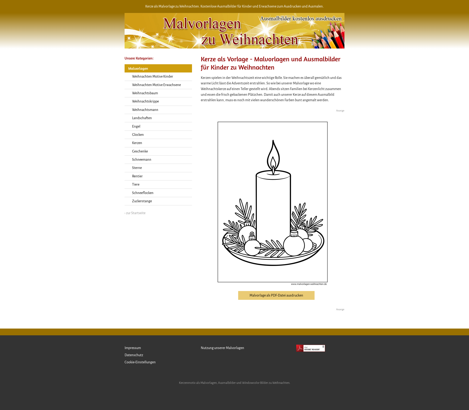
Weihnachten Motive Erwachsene (156, 85)
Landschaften (142, 118)
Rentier (137, 176)
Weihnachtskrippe (145, 101)
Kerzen (137, 143)
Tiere (135, 184)
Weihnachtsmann (145, 110)
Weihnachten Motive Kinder (152, 76)
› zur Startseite (135, 213)
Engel (136, 126)
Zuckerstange (142, 201)
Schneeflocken (143, 193)
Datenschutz (134, 355)
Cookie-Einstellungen (140, 362)
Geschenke (140, 151)
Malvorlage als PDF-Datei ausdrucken (276, 295)
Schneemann (141, 159)
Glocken (138, 135)
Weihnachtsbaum (145, 93)
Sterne (137, 168)
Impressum (133, 348)
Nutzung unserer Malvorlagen (222, 348)
